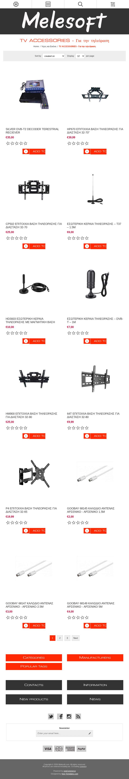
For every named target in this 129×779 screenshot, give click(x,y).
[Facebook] (60, 716)
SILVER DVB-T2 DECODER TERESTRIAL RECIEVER (32, 131)
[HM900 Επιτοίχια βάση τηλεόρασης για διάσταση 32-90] (34, 379)
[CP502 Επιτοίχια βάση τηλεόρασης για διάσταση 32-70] (34, 189)
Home (36, 46)
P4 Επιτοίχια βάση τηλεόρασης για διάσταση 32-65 (31, 510)
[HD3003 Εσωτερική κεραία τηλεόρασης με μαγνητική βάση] (34, 284)
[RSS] (78, 716)
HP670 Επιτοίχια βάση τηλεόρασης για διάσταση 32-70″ (95, 131)
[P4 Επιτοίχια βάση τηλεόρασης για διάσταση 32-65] (34, 474)
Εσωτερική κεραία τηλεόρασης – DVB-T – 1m (95, 320)
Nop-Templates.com (70, 774)
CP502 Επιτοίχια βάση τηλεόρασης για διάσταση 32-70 (34, 225)
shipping (83, 766)
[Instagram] (69, 716)
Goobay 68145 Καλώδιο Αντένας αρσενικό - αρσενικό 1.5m (91, 510)
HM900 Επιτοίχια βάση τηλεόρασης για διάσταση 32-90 (31, 415)
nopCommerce (70, 771)
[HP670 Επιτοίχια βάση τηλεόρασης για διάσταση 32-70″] (95, 94)
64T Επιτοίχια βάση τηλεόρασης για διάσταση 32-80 (93, 415)
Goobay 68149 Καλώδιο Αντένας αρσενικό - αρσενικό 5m (91, 605)
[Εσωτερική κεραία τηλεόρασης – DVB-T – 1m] (95, 284)
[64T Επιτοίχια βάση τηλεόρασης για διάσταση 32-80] (95, 379)
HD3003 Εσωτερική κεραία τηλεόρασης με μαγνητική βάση (30, 320)
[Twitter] (51, 716)
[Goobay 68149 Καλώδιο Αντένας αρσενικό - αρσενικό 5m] (95, 474)
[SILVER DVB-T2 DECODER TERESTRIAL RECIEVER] (34, 94)
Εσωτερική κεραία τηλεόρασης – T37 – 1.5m (94, 225)
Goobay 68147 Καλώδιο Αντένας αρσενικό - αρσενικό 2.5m (29, 605)
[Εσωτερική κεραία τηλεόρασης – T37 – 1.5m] (95, 189)
